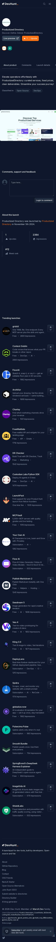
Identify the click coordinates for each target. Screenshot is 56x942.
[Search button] (44, 4)
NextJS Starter (8, 882)
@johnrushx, (13, 918)
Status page (6, 923)
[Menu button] (50, 4)
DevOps (37, 91)
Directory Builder (9, 898)
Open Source (23, 91)
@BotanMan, (48, 918)
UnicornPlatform (27, 915)
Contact (5, 874)
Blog (4, 870)
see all (15, 920)
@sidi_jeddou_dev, (25, 918)
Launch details (43, 65)
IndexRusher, (16, 915)
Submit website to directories (14, 894)
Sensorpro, (29, 913)
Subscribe (15, 930)
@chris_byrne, (7, 920)
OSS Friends (7, 878)
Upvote (32, 38)
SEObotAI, (47, 913)
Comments (26, 65)
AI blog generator (9, 902)
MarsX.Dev (38, 909)
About (4, 862)
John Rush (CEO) (9, 890)
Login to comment (44, 200)
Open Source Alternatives (13, 886)
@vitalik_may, (38, 918)
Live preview (9, 38)
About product (10, 65)
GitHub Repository (10, 866)
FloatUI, (22, 913)
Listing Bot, (6, 915)
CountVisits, (39, 913)
